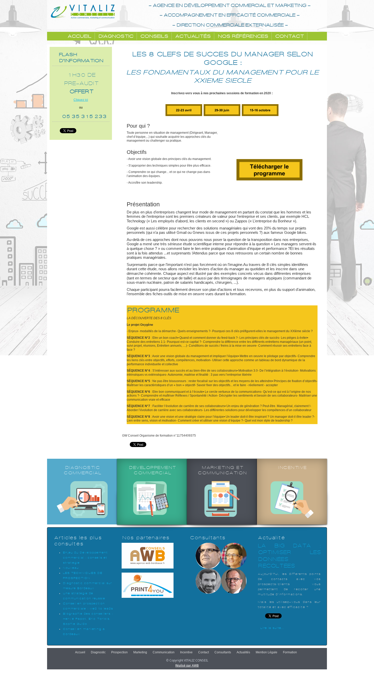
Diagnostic (115, 36)
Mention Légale (266, 652)
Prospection (119, 652)
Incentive (186, 652)
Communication (164, 652)
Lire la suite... (272, 627)
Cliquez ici (81, 100)
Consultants (222, 652)
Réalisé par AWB (187, 665)
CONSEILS (154, 36)
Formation (290, 652)
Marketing (140, 652)
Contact (289, 36)
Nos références (242, 36)
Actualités (192, 36)
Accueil (79, 36)
